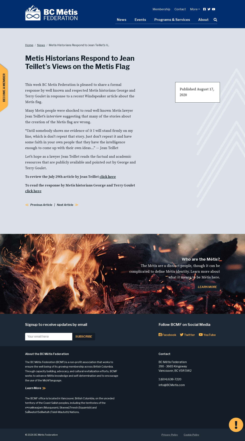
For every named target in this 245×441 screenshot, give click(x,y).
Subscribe (83, 336)
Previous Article (41, 205)
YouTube (209, 335)
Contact (180, 9)
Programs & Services (172, 19)
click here (108, 177)
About (203, 19)
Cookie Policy (191, 434)
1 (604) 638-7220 (170, 379)
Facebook (169, 335)
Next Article (65, 205)
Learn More (207, 287)
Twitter (189, 335)
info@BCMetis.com (172, 385)
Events (140, 19)
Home (29, 45)
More (194, 9)
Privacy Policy (169, 434)
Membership (161, 9)
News (121, 19)
